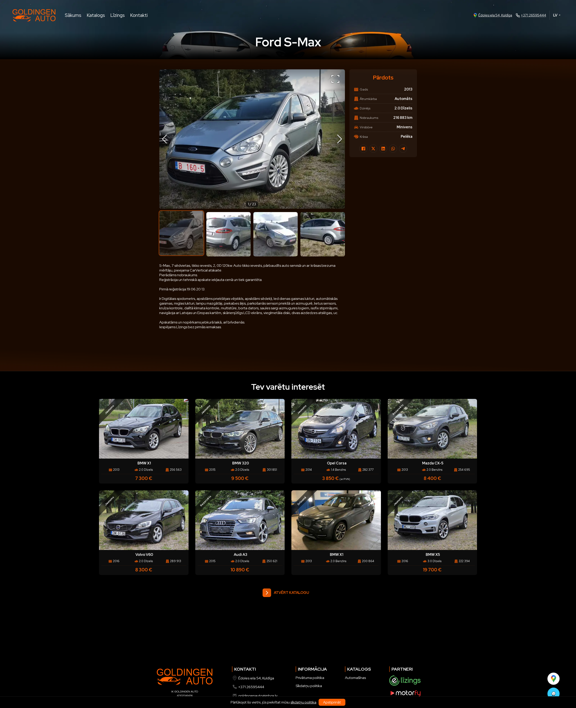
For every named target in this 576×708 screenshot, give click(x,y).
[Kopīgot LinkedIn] (383, 149)
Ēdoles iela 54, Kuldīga (495, 15)
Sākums (73, 15)
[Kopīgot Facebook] (363, 149)
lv (555, 15)
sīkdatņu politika (303, 702)
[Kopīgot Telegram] (403, 149)
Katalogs (96, 15)
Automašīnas (355, 677)
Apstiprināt (332, 702)
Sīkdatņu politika (309, 685)
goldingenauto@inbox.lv (257, 695)
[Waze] (553, 694)
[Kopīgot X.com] (373, 149)
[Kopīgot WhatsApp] (393, 149)
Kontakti (139, 15)
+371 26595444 (533, 15)
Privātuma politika (310, 677)
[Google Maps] (553, 678)
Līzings (117, 15)
